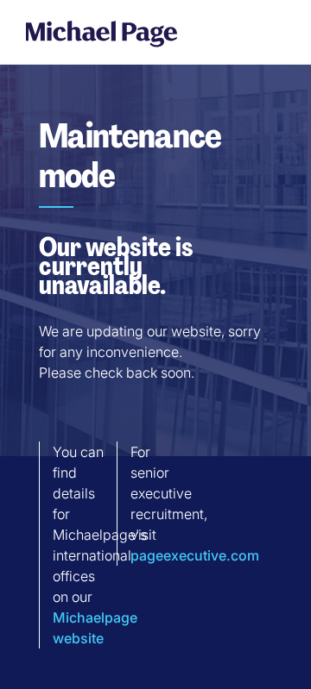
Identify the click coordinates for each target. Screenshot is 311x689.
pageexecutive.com (194, 555)
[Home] (101, 33)
